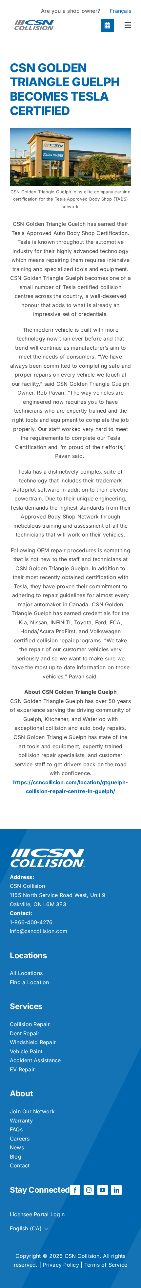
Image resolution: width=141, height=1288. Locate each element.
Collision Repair (30, 1024)
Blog (15, 1156)
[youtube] (102, 1190)
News (17, 1147)
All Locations (26, 973)
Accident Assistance (35, 1060)
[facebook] (75, 1190)
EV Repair (22, 1069)
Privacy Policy (61, 1264)
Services (26, 1006)
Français (120, 11)
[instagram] (89, 1190)
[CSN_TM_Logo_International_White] (47, 851)
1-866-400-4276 (31, 922)
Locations (28, 955)
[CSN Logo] (34, 18)
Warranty (21, 1120)
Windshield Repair (33, 1042)
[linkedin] (116, 1190)
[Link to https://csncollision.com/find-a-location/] (107, 25)
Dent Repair (25, 1033)
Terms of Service (106, 1264)
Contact (20, 1165)
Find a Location (29, 982)
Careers (20, 1138)
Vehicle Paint (26, 1051)
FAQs (16, 1129)
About (21, 1093)
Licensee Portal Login (37, 1214)
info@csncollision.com (38, 931)
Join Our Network (32, 1111)
